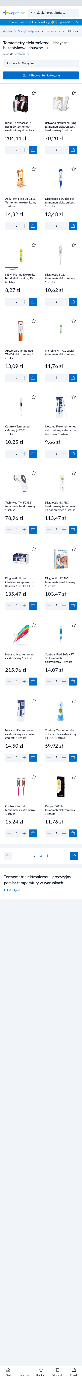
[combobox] (53, 13)
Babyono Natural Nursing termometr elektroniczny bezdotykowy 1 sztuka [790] (60, 127)
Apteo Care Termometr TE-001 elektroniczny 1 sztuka (19, 354)
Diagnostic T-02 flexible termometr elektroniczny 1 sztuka (60, 203)
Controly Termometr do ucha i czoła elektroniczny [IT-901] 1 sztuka (60, 734)
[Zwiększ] (24, 150)
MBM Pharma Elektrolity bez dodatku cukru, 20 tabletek (20, 278)
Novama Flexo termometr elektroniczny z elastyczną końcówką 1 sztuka (61, 430)
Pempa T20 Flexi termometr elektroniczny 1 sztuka (60, 810)
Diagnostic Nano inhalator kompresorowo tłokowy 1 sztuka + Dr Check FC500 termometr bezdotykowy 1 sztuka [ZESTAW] (20, 582)
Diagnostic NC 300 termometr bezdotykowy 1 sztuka (60, 582)
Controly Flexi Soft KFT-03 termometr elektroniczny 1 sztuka (59, 658)
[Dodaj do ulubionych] (34, 93)
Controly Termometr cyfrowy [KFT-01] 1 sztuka (17, 430)
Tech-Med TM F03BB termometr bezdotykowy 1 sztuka (20, 506)
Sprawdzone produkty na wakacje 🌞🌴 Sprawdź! (39, 22)
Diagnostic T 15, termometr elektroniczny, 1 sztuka (60, 278)
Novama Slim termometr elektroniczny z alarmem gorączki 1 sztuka (20, 734)
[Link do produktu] (21, 122)
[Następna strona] (74, 856)
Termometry (52, 31)
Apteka (7, 31)
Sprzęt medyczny (28, 31)
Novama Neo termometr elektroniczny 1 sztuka (20, 656)
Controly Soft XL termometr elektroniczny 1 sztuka (20, 810)
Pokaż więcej (12, 890)
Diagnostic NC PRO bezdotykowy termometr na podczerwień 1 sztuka (60, 506)
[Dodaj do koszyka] (33, 150)
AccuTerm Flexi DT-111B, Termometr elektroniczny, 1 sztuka (20, 203)
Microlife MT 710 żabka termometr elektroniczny (60, 352)
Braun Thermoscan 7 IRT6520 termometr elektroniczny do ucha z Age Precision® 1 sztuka (20, 127)
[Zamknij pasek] (77, 22)
